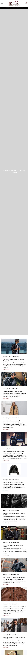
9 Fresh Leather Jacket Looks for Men (12, 391)
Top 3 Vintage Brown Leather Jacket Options (14, 607)
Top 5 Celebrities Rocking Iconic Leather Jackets (13, 546)
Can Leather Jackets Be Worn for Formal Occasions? (13, 360)
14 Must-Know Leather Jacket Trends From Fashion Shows (14, 638)
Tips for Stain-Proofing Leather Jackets (13, 482)
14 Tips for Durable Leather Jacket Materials (14, 577)
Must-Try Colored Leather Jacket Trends (13, 451)
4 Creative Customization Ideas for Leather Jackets (14, 514)
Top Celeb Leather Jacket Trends (11, 421)
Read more (5, 369)
